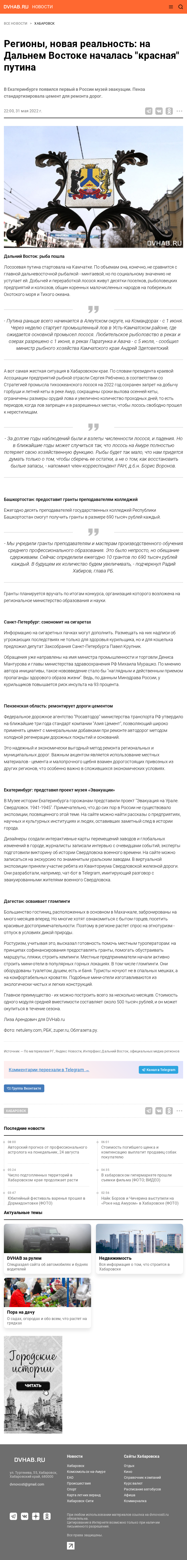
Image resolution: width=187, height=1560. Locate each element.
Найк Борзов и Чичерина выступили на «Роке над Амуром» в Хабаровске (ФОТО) (140, 1201)
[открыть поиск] (180, 6)
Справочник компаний (142, 1477)
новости (42, 6)
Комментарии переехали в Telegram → (49, 1069)
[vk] (24, 1516)
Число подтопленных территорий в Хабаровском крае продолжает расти (43, 1177)
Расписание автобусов (142, 1489)
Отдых (129, 1466)
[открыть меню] (170, 6)
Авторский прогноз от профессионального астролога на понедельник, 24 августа (47, 1149)
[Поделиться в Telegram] (148, 111)
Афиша (129, 1495)
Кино (128, 1472)
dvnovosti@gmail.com (27, 1484)
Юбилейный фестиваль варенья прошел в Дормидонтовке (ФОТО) (46, 1201)
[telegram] (13, 1516)
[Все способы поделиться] (179, 111)
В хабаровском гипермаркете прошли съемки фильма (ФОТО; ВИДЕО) (136, 1177)
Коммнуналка (135, 1501)
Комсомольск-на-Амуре (86, 1472)
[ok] (47, 1516)
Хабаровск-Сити (80, 1501)
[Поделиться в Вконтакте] (159, 111)
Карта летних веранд (84, 1495)
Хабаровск (44, 23)
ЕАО (70, 1477)
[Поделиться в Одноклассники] (169, 111)
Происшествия (79, 1483)
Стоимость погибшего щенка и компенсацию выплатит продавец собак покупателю (139, 1152)
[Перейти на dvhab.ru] (16, 7)
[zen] (35, 1516)
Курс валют (133, 1483)
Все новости (16, 23)
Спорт (72, 1489)
